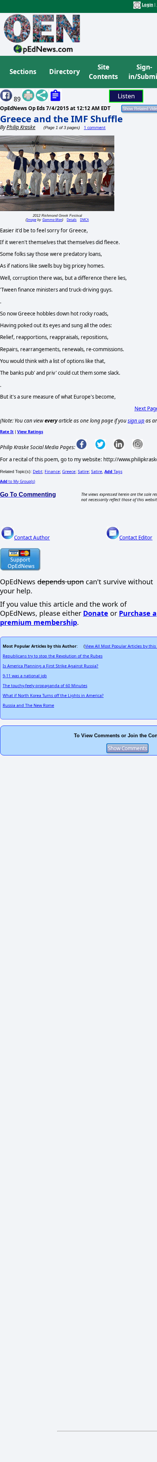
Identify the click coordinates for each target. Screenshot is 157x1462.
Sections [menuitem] (23, 71)
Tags (113, 471)
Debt (37, 471)
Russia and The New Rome (28, 705)
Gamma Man (52, 219)
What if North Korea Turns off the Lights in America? (53, 695)
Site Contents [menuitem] (103, 72)
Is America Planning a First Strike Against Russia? (50, 666)
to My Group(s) (17, 481)
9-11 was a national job (25, 675)
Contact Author (32, 537)
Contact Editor (135, 537)
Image (31, 219)
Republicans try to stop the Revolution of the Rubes (53, 656)
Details (72, 220)
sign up (136, 420)
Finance (52, 471)
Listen (126, 96)
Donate (95, 613)
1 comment (95, 127)
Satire (83, 471)
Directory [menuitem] (64, 71)
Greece (68, 471)
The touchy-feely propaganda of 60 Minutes (45, 685)
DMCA (84, 220)
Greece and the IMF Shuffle (61, 118)
